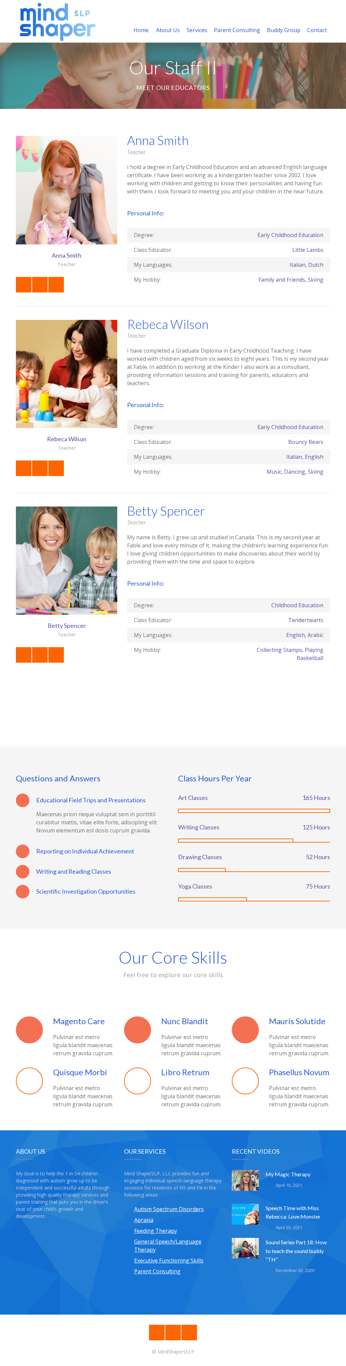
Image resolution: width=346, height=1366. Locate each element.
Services (197, 30)
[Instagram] (173, 1332)
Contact (317, 30)
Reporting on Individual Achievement (85, 851)
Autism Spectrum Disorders (169, 1209)
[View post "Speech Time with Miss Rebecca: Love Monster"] (245, 1217)
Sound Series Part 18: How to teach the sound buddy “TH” (296, 1250)
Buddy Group (283, 30)
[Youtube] (189, 1332)
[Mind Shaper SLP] (57, 21)
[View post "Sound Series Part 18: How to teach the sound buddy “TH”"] (245, 1251)
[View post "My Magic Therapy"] (245, 1183)
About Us (168, 30)
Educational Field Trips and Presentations (91, 800)
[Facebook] (157, 1332)
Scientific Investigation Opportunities (85, 891)
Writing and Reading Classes (73, 871)
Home (141, 30)
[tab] (92, 800)
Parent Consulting (237, 30)
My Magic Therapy (288, 1174)
